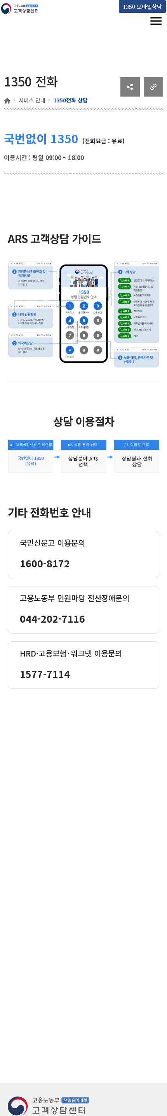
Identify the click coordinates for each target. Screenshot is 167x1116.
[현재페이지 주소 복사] (153, 94)
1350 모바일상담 (142, 6)
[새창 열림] (130, 94)
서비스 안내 (32, 100)
